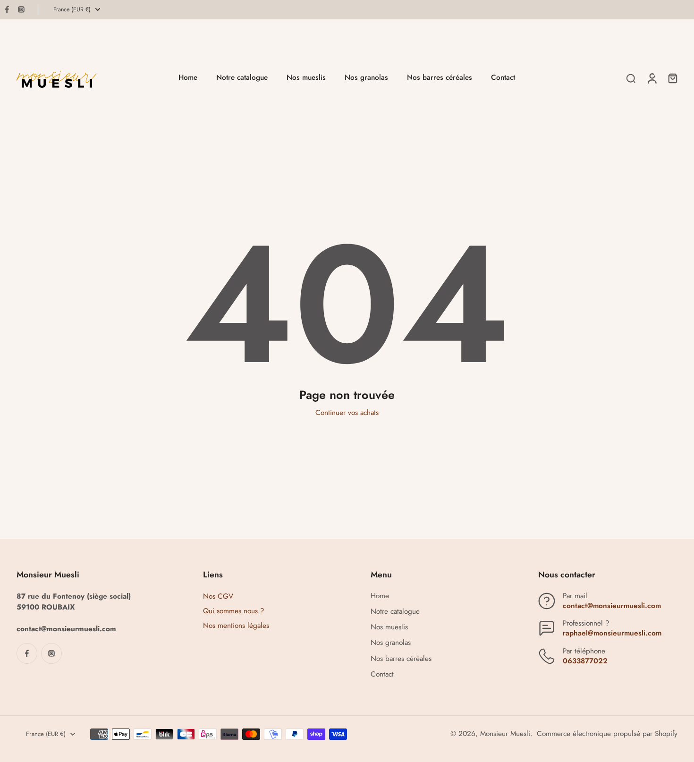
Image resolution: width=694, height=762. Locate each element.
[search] (630, 77)
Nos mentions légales (236, 625)
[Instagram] (21, 9)
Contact (382, 674)
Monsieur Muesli (505, 733)
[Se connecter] (651, 78)
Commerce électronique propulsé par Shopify (607, 733)
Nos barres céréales (401, 659)
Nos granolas (391, 643)
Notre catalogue (395, 612)
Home (380, 596)
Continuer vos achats (347, 412)
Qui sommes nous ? (233, 611)
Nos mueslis (389, 627)
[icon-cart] (672, 77)
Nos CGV (218, 596)
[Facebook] (7, 9)
